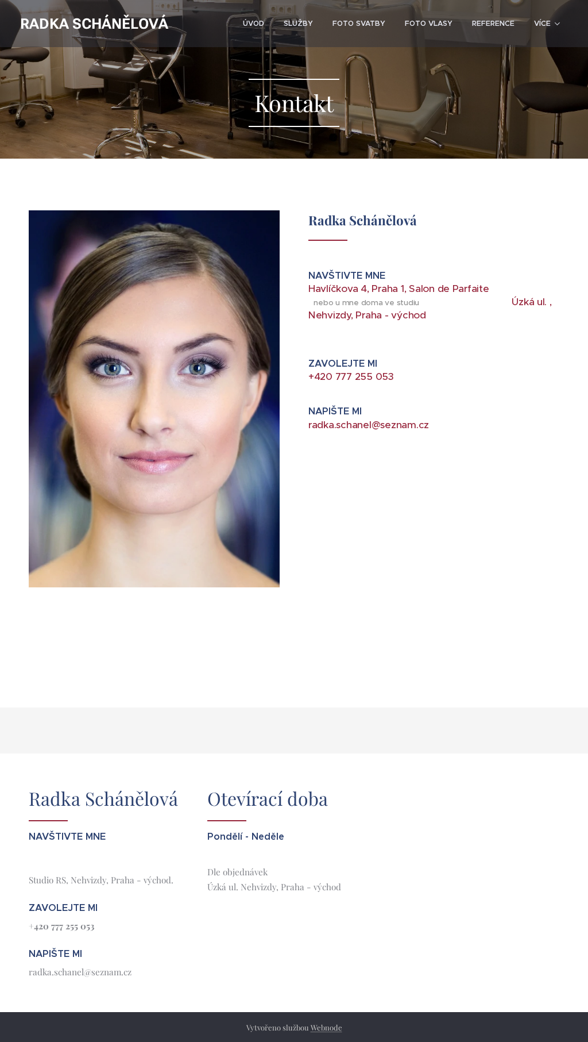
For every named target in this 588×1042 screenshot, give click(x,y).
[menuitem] (253, 23)
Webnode (326, 1027)
